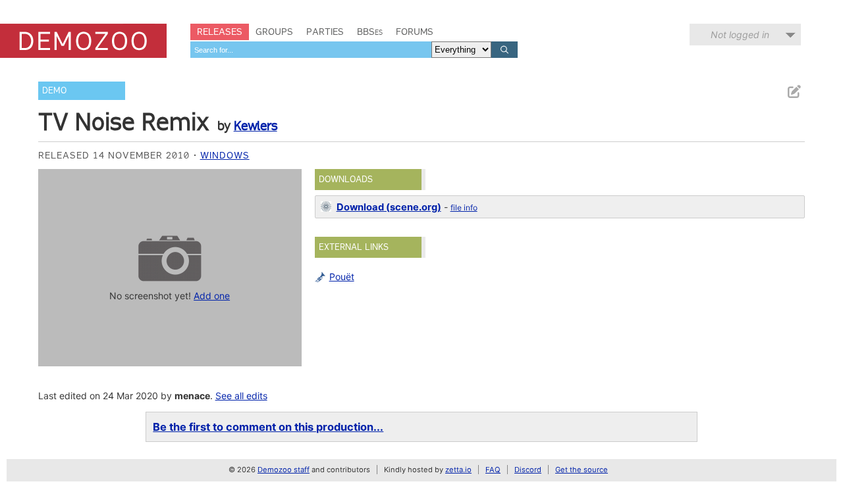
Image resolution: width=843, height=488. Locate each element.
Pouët (341, 276)
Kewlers (255, 126)
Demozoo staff (284, 469)
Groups (274, 31)
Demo (54, 90)
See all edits (241, 395)
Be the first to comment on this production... (268, 426)
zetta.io (458, 469)
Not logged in (740, 34)
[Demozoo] (83, 41)
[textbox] (310, 49)
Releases (219, 31)
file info (463, 207)
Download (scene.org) (389, 207)
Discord (527, 469)
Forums (414, 31)
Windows (225, 155)
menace (192, 395)
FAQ (493, 469)
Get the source (581, 469)
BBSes (370, 31)
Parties (325, 31)
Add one (212, 295)
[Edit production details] (793, 91)
